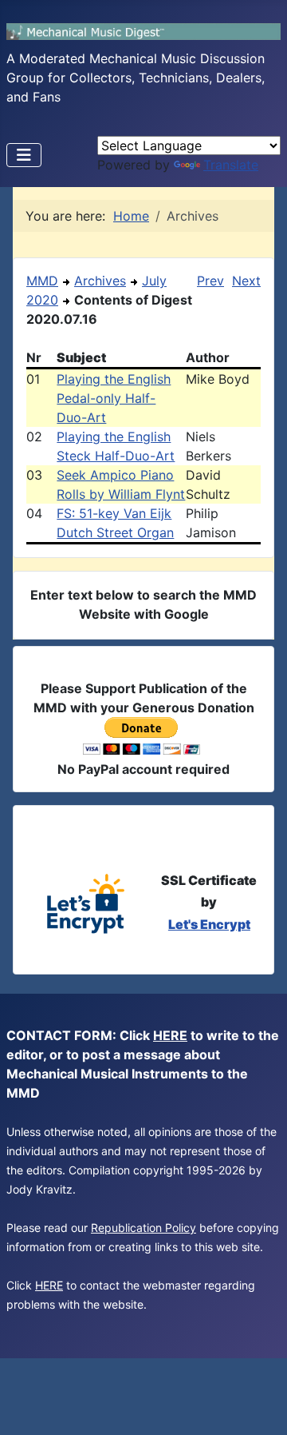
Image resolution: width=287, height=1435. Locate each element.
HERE (170, 1035)
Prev (210, 281)
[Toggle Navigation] (23, 155)
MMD (42, 281)
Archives (100, 281)
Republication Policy (143, 1227)
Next (246, 281)
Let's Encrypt (209, 924)
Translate (230, 165)
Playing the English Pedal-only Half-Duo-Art (114, 398)
